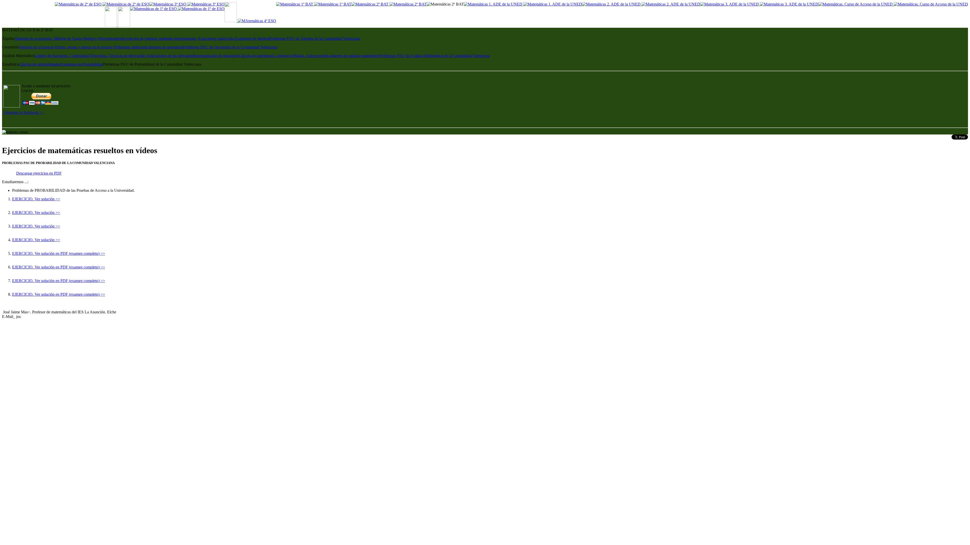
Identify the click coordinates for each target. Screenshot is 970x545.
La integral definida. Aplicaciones (299, 55)
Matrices (90, 38)
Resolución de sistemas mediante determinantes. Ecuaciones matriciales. (178, 38)
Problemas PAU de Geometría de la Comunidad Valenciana (230, 47)
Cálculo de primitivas (256, 55)
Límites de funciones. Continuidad (62, 55)
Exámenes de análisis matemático (352, 55)
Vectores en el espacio (36, 47)
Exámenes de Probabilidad (81, 64)
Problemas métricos (129, 47)
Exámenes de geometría (164, 47)
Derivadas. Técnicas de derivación (117, 55)
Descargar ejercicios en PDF (39, 173)
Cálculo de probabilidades (39, 64)
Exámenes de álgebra (252, 38)
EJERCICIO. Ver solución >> (36, 199)
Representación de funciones (216, 55)
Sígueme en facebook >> (23, 112)
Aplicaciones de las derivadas (169, 55)
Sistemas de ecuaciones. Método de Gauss (48, 38)
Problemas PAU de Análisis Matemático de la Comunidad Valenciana (434, 55)
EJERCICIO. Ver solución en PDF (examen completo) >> (58, 253)
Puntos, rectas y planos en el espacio (84, 47)
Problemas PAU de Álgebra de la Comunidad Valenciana (314, 38)
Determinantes (109, 38)
